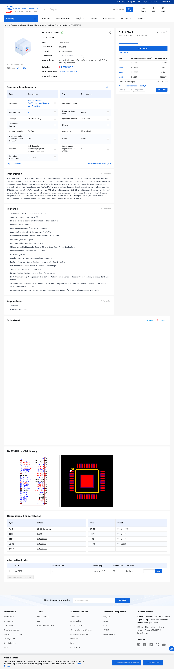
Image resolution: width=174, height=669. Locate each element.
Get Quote (162, 90)
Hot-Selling (121, 2)
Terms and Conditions (13, 634)
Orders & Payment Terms (81, 630)
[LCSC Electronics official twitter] (157, 644)
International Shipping (79, 634)
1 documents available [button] (68, 72)
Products (14, 25)
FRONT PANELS (109, 634)
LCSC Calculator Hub (45, 625)
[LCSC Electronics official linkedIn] (151, 644)
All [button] (107, 87)
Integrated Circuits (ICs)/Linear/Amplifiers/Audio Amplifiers (38, 103)
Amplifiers (50, 25)
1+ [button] (119, 63)
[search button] (129, 9)
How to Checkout (77, 625)
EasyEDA (106, 617)
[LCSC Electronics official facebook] (145, 644)
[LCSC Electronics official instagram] (138, 644)
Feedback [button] (74, 638)
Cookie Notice (10, 643)
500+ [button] (121, 72)
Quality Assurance (11, 630)
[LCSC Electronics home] (21, 9)
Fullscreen (150, 320)
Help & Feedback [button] (14, 164)
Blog (6, 647)
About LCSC (9, 617)
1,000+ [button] (121, 77)
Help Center (75, 647)
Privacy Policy (9, 638)
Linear (42, 25)
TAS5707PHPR (20, 571)
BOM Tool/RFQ (43, 617)
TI (59, 38)
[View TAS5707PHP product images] (23, 47)
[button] (143, 9)
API (139, 2)
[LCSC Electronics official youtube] (164, 644)
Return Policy (75, 621)
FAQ (72, 643)
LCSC (105, 625)
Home (6, 25)
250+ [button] (121, 67)
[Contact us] (171, 648)
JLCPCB (106, 621)
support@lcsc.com (150, 623)
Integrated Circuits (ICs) (28, 25)
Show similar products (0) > (99, 164)
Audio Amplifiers (62, 25)
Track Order (75, 617)
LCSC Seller (8, 625)
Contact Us (166, 2)
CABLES (106, 630)
